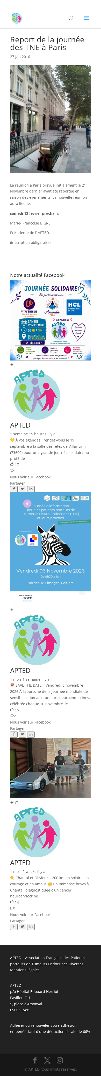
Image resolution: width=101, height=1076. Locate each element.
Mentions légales (25, 969)
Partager (17, 483)
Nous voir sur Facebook (30, 477)
